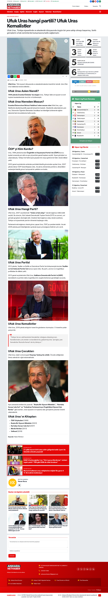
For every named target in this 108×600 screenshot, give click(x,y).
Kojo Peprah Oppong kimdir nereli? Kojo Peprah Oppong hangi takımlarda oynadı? (38, 508)
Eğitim (22, 12)
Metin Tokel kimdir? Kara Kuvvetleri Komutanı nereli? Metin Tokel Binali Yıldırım (58, 508)
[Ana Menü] (100, 12)
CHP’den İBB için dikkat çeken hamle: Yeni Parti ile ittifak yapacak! (80, 43)
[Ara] (100, 6)
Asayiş (16, 12)
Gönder (12, 556)
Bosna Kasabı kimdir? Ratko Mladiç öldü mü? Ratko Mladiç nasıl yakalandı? (17, 508)
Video (86, 6)
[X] (81, 569)
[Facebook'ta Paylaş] (9, 76)
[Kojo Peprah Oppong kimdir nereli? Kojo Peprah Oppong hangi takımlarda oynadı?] (38, 500)
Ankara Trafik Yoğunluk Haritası (42, 580)
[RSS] (93, 569)
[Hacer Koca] (12, 482)
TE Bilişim (98, 590)
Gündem (10, 12)
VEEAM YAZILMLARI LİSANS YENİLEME (85, 63)
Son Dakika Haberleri (16, 583)
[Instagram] (84, 569)
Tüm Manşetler (84, 580)
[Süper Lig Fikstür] (99, 147)
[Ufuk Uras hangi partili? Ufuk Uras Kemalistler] (38, 56)
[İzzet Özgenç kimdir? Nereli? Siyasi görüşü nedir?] (58, 519)
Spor (78, 69)
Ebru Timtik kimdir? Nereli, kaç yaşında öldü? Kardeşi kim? (37, 527)
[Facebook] (78, 569)
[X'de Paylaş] (11, 76)
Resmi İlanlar (57, 12)
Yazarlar (95, 6)
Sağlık (35, 12)
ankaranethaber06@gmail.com (49, 574)
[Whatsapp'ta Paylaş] (15, 76)
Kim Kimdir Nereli (13, 16)
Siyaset (41, 12)
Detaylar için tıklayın (86, 141)
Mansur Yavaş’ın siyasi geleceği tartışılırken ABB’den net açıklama (96, 53)
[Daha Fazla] (18, 76)
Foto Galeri (75, 6)
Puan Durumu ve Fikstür (63, 580)
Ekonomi (29, 12)
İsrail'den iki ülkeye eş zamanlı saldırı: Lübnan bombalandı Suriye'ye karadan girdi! (96, 43)
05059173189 (45, 570)
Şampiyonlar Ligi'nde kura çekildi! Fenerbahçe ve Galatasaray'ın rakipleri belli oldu (87, 73)
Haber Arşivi (37, 583)
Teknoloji (48, 12)
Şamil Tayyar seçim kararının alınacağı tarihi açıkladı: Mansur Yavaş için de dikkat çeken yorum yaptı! (80, 53)
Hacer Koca (12, 80)
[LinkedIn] (87, 569)
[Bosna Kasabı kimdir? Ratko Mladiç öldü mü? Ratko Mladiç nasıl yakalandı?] (17, 500)
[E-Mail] (19, 485)
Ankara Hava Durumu (16, 580)
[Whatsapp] (90, 569)
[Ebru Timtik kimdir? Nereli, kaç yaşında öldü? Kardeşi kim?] (38, 519)
